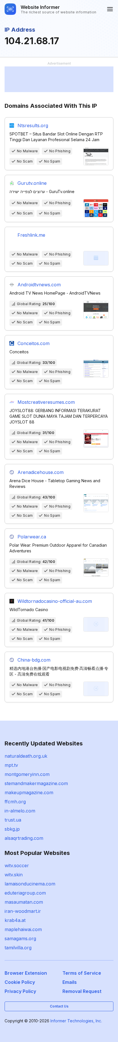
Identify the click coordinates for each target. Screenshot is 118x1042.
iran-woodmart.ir (23, 911)
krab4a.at (15, 920)
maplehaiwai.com (23, 929)
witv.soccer (17, 865)
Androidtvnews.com (39, 284)
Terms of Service (81, 973)
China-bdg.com (33, 660)
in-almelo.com (20, 811)
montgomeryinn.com (27, 774)
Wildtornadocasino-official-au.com (54, 601)
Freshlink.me (31, 235)
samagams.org (20, 938)
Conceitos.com (33, 343)
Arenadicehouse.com (40, 472)
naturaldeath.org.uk (26, 756)
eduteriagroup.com (25, 893)
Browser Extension (26, 973)
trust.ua (13, 820)
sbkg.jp (12, 829)
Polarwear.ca (31, 537)
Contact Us (59, 1006)
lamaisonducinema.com (30, 884)
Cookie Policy (20, 982)
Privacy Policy (20, 991)
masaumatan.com (24, 902)
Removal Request (81, 991)
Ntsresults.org (32, 125)
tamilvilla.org (18, 947)
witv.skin (14, 874)
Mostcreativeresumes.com (46, 402)
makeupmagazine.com (29, 792)
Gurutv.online (32, 183)
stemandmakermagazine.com (36, 783)
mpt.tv (11, 765)
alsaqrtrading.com (24, 838)
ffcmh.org (15, 801)
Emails (69, 982)
